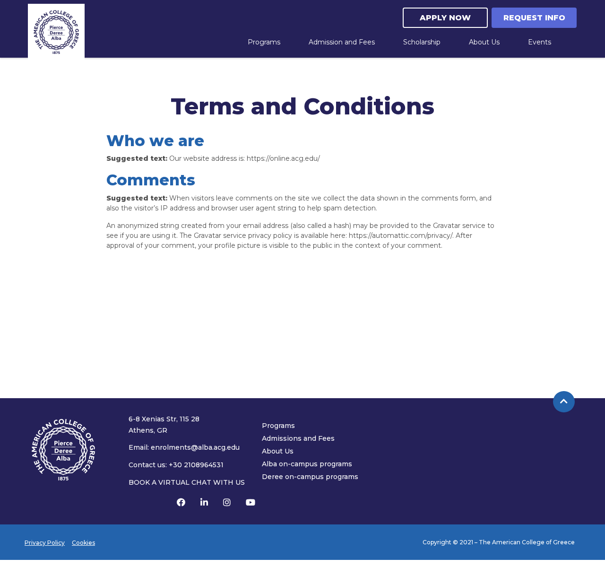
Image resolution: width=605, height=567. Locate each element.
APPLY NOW (445, 17)
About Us (278, 451)
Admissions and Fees (298, 438)
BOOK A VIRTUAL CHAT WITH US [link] (187, 482)
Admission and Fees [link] (342, 42)
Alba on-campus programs (307, 464)
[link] (181, 502)
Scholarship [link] (422, 42)
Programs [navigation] (264, 42)
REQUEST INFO (534, 17)
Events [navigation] (539, 42)
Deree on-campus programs (310, 476)
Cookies (83, 542)
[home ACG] (56, 32)
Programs (278, 425)
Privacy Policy (45, 542)
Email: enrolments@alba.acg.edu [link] (184, 447)
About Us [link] (484, 42)
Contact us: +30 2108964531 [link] (176, 465)
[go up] (564, 402)
